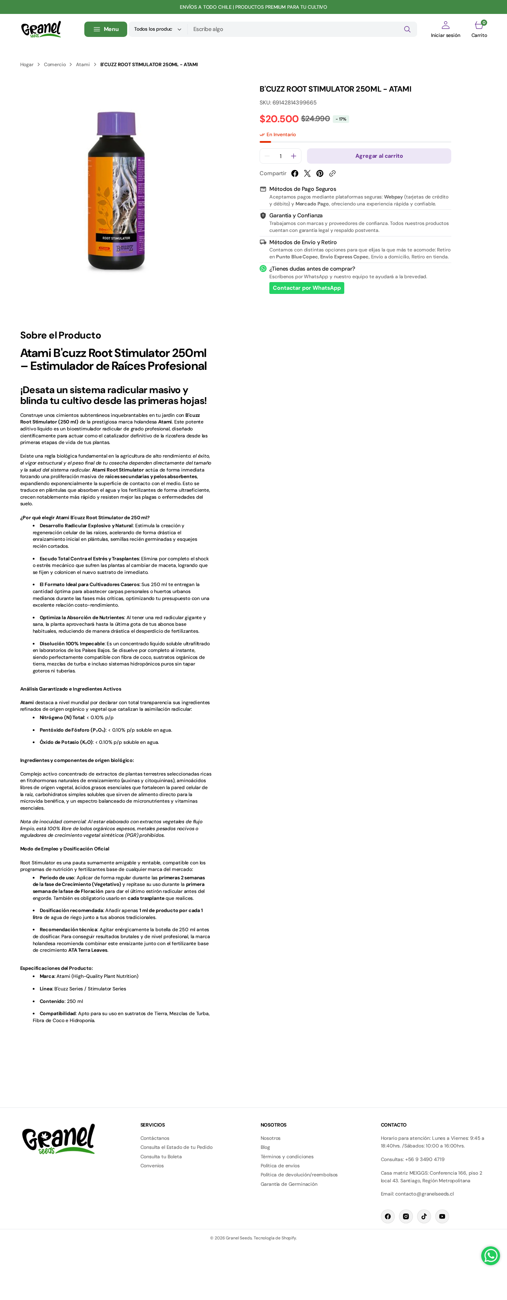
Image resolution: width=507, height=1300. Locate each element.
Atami (83, 64)
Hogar (26, 64)
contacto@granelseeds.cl (424, 1194)
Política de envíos (280, 1165)
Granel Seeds (239, 1238)
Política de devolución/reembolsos (299, 1174)
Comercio (55, 64)
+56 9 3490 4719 (425, 1159)
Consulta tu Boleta (161, 1156)
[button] (445, 29)
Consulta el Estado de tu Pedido (176, 1147)
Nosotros (271, 1138)
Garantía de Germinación (289, 1184)
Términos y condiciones (287, 1156)
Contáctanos (154, 1138)
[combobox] (302, 29)
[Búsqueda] (407, 29)
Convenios (152, 1165)
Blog (265, 1147)
